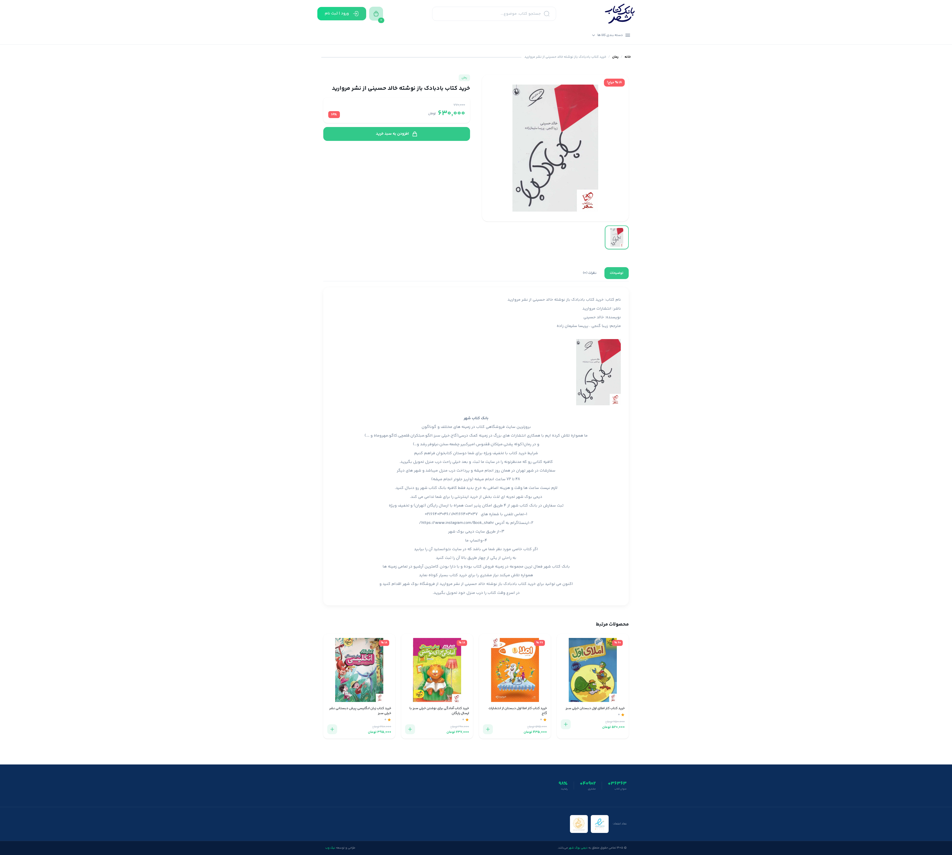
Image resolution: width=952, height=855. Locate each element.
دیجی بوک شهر (529, 497)
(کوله (519, 444)
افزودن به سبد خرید (392, 134)
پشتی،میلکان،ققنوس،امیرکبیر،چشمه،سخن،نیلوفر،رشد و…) (463, 444)
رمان (615, 57)
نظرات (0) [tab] (589, 273)
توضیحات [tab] (616, 273)
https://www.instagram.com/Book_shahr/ (456, 523)
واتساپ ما (473, 541)
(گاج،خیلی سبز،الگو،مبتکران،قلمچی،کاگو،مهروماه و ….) (411, 436)
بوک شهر (410, 584)
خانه (628, 57)
